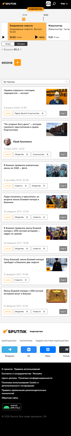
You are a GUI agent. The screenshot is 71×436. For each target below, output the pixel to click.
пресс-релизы (9, 378)
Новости (18, 185)
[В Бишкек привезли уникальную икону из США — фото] (56, 170)
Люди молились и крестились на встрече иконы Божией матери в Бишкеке (21, 199)
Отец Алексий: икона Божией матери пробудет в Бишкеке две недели (24, 261)
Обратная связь (10, 397)
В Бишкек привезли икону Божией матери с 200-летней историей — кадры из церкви (22, 231)
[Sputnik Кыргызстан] (10, 4)
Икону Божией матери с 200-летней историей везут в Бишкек (23, 292)
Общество (19, 154)
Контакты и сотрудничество (16, 373)
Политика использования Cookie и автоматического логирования (20, 384)
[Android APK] (11, 407)
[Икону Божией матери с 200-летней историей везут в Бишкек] (56, 296)
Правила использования (27, 369)
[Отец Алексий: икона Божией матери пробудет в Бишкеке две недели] (56, 264)
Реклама (37, 373)
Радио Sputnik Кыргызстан (27, 113)
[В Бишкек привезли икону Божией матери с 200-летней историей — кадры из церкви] (56, 233)
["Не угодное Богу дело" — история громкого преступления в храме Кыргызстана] (56, 129)
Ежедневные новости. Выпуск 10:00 (26, 30)
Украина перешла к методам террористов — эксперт (19, 92)
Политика (26, 340)
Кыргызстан (38, 154)
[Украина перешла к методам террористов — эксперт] (56, 97)
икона (7, 62)
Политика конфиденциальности (35, 378)
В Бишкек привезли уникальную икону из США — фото (21, 166)
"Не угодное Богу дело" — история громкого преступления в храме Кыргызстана (22, 127)
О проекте (7, 369)
